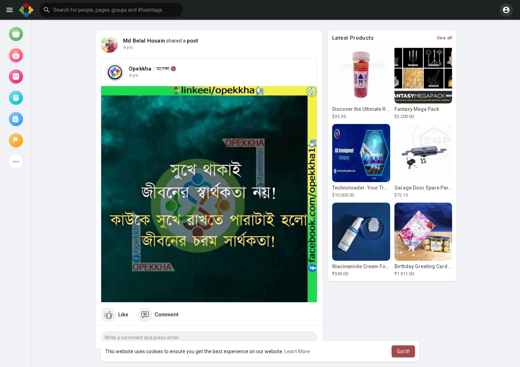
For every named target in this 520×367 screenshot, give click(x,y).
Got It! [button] (403, 351)
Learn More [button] (297, 351)
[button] (111, 10)
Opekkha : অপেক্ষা (149, 69)
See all (444, 37)
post (192, 41)
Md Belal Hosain (144, 41)
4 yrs (128, 47)
